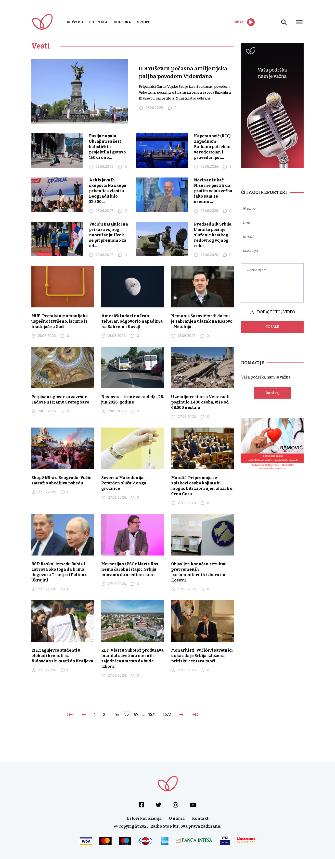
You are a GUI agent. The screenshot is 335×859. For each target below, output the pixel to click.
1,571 (152, 714)
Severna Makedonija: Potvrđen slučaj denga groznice (123, 483)
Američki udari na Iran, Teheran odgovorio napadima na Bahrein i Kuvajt (132, 321)
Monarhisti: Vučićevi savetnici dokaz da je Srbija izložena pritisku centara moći (202, 655)
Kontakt (200, 818)
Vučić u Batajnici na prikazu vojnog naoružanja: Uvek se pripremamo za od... (108, 235)
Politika (98, 22)
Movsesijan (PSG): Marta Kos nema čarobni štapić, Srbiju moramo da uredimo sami (129, 569)
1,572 (167, 714)
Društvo (74, 22)
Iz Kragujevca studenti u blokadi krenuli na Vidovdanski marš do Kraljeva (62, 655)
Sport (143, 22)
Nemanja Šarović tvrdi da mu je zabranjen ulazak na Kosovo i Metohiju (201, 321)
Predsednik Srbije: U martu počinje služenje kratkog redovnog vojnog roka (213, 235)
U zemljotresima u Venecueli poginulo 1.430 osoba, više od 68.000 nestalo (200, 402)
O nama (177, 818)
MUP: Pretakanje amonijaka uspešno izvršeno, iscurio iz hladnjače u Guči (59, 321)
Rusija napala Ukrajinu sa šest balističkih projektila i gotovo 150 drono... (107, 147)
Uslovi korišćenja (144, 818)
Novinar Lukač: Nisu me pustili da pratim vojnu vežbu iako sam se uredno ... (213, 191)
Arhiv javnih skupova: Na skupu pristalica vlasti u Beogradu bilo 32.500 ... (107, 191)
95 (117, 714)
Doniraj (272, 393)
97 (136, 714)
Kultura (122, 22)
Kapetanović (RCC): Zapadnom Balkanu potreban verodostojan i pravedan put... (213, 147)
